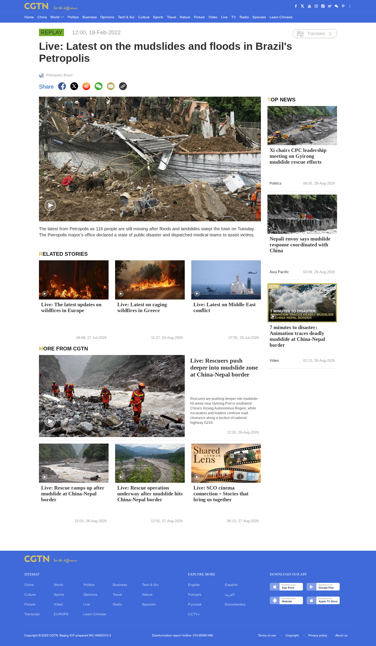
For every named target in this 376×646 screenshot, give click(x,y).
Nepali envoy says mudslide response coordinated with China (300, 244)
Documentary (235, 604)
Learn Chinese (281, 17)
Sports (158, 17)
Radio (244, 17)
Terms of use (267, 635)
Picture (199, 17)
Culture (143, 17)
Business (89, 17)
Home (29, 17)
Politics (73, 17)
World (55, 17)
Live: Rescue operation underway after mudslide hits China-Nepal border (150, 493)
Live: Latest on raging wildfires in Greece (142, 307)
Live (224, 17)
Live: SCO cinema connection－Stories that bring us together (220, 493)
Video (213, 17)
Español (231, 585)
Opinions (107, 17)
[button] (50, 205)
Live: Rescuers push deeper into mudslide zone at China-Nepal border (224, 367)
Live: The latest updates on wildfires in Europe (71, 307)
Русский (194, 604)
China (42, 17)
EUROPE (61, 614)
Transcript (31, 614)
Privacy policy (317, 635)
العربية (229, 594)
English (194, 585)
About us (341, 635)
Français (194, 594)
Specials (259, 17)
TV (233, 17)
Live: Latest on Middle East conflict (224, 307)
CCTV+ (194, 614)
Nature (185, 17)
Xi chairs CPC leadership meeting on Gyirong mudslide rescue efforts (298, 156)
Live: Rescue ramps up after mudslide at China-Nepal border (72, 493)
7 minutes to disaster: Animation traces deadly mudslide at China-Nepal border (297, 336)
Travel (171, 17)
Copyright (292, 635)
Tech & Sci (126, 17)
